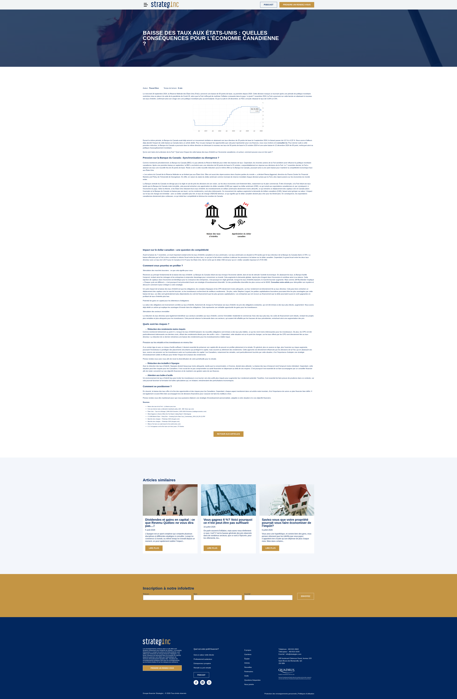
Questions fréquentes (252, 680)
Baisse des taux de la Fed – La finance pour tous (162, 406)
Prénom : (146, 594)
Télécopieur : (288, 652)
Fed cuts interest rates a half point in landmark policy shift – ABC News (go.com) (171, 409)
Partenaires (248, 671)
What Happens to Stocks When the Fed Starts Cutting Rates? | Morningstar (169, 414)
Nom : (196, 594)
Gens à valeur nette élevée (204, 655)
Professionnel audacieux (203, 659)
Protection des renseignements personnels (280, 694)
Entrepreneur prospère (202, 663)
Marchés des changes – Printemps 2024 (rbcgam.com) (164, 419)
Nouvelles (248, 667)
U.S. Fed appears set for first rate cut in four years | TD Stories (166, 426)
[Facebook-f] (196, 682)
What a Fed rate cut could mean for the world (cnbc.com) (164, 424)
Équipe (247, 659)
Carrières (247, 654)
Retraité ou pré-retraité (202, 668)
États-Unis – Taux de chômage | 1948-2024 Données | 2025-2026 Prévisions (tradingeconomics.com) (177, 411)
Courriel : (247, 594)
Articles (247, 663)
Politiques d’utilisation (306, 694)
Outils (246, 676)
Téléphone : (288, 649)
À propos (247, 650)
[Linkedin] (202, 682)
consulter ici (282, 143)
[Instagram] (209, 682)
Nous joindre (249, 684)
